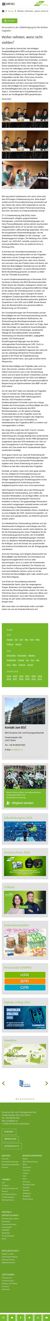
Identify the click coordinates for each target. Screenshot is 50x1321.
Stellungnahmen (8, 1200)
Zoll (3, 1183)
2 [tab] (18, 1099)
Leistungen (8, 1275)
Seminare (5, 1286)
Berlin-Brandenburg (30, 1162)
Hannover (26, 1170)
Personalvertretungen (10, 1162)
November (21, 656)
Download (5, 1289)
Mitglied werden (8, 1254)
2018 (9, 679)
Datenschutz (11, 1146)
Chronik (5, 1167)
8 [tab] (30, 1099)
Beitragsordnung (8, 1260)
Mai (26, 640)
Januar (18, 644)
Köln (24, 1176)
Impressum (10, 1139)
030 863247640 (12, 1118)
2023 (15, 676)
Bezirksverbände (32, 1156)
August (10, 640)
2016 (21, 679)
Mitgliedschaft (10, 1251)
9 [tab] (32, 1099)
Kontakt (9, 1132)
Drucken (11, 21)
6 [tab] (26, 1099)
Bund (25, 1164)
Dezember (11, 656)
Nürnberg (26, 1182)
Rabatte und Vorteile (9, 1284)
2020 (33, 676)
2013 (40, 679)
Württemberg (28, 1199)
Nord (24, 1179)
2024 (9, 676)
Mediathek (6, 1233)
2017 (15, 679)
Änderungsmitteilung (10, 1257)
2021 (27, 676)
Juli (16, 640)
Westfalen (26, 1196)
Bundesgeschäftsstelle (10, 1164)
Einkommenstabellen (16, 925)
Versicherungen (8, 1281)
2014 (33, 679)
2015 (27, 679)
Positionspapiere (8, 1197)
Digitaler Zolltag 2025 (17, 1002)
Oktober (31, 656)
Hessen (26, 1173)
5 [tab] (24, 1099)
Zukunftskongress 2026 (18, 818)
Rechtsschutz (7, 1278)
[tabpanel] (25, 1083)
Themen (6, 1179)
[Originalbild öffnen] (45, 125)
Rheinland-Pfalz (29, 1185)
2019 (40, 676)
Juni (21, 640)
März (38, 640)
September (11, 660)
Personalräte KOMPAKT (18, 967)
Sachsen (26, 1190)
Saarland (26, 1187)
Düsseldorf (27, 1167)
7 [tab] (28, 1099)
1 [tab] (16, 1099)
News (11, 11)
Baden (25, 1159)
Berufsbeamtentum (9, 1194)
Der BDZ (6, 1156)
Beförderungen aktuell (10, 1219)
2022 (21, 676)
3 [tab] (20, 1099)
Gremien (5, 1159)
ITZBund (9, 887)
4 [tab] (22, 1099)
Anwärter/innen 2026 (17, 852)
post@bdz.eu (17, 750)
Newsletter (10, 1040)
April (32, 640)
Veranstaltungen (8, 1236)
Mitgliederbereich (8, 1262)
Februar (10, 644)
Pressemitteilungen (9, 1224)
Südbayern (27, 1193)
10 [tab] (34, 1099)
